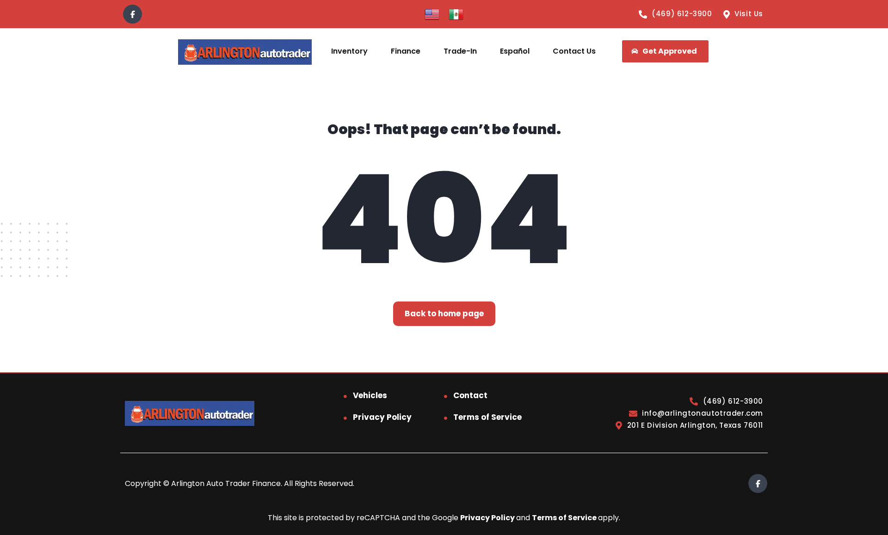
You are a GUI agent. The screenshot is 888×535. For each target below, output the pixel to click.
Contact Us (574, 51)
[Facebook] (132, 14)
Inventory (349, 51)
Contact (470, 395)
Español (515, 51)
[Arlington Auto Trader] (245, 51)
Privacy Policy (382, 417)
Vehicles (370, 395)
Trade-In (460, 51)
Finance (405, 51)
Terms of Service (487, 417)
